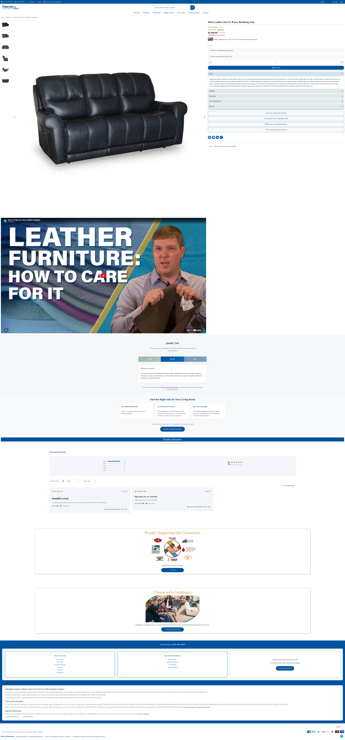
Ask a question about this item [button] (277, 130)
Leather (234, 146)
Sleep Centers (172, 659)
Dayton (60, 667)
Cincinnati (60, 662)
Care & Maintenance (215, 101)
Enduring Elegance (225, 146)
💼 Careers (39, 2)
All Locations (60, 659)
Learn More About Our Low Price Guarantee (197, 707)
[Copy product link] (221, 137)
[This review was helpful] (122, 509)
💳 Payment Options (19, 2)
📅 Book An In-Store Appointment (53, 2)
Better (217, 146)
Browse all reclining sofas (170, 387)
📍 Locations (30, 2)
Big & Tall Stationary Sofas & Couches (57, 736)
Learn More (172, 570)
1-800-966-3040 (178, 644)
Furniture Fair (9, 732)
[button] (138, 13)
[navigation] (6, 55)
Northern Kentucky (60, 665)
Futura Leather (212, 27)
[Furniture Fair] (11, 8)
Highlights (212, 91)
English (323, 2)
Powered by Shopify (31, 732)
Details (211, 74)
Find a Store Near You (285, 668)
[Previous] (14, 117)
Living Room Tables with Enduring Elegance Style (89, 736)
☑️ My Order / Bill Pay (6, 2)
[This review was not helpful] (125, 509)
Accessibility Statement (12, 717)
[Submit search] (192, 7)
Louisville (60, 670)
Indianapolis (60, 672)
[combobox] (73, 481)
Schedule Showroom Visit (172, 629)
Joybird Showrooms (172, 662)
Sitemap (40, 732)
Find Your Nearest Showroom (172, 429)
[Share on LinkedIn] (213, 137)
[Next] (204, 117)
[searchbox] (55, 481)
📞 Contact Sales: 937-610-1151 (276, 113)
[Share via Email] (217, 137)
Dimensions (212, 96)
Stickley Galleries (172, 667)
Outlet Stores (172, 665)
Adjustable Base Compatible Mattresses (29, 736)
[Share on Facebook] (209, 137)
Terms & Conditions (143, 714)
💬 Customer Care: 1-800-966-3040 (276, 119)
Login (335, 2)
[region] (109, 117)
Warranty (211, 106)
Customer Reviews (27, 717)
